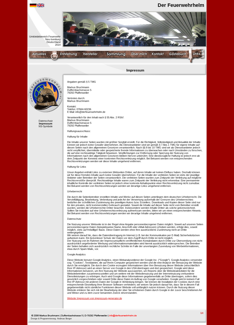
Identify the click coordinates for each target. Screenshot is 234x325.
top (201, 313)
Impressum (45, 123)
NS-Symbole (46, 126)
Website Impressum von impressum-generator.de (94, 298)
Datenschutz (46, 120)
